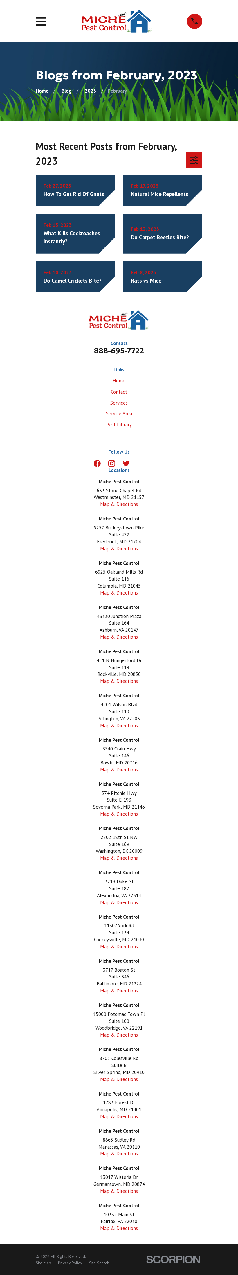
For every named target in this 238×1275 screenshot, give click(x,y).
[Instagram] (111, 463)
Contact (119, 392)
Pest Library (119, 424)
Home (119, 381)
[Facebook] (97, 463)
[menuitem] (43, 1263)
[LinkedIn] (140, 463)
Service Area (119, 413)
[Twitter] (126, 463)
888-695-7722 (119, 350)
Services (119, 403)
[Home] (117, 21)
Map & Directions (119, 504)
